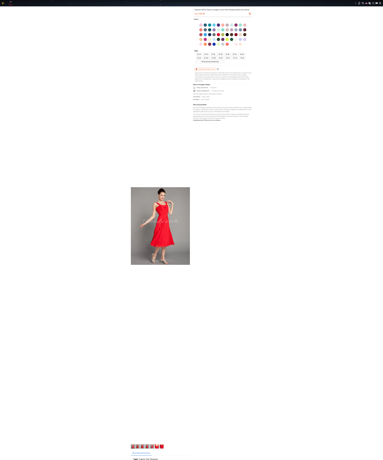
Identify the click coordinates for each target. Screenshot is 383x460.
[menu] (355, 3)
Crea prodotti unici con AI (206, 69)
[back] (3, 3)
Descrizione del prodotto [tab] (141, 453)
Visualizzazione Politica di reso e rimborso (207, 120)
